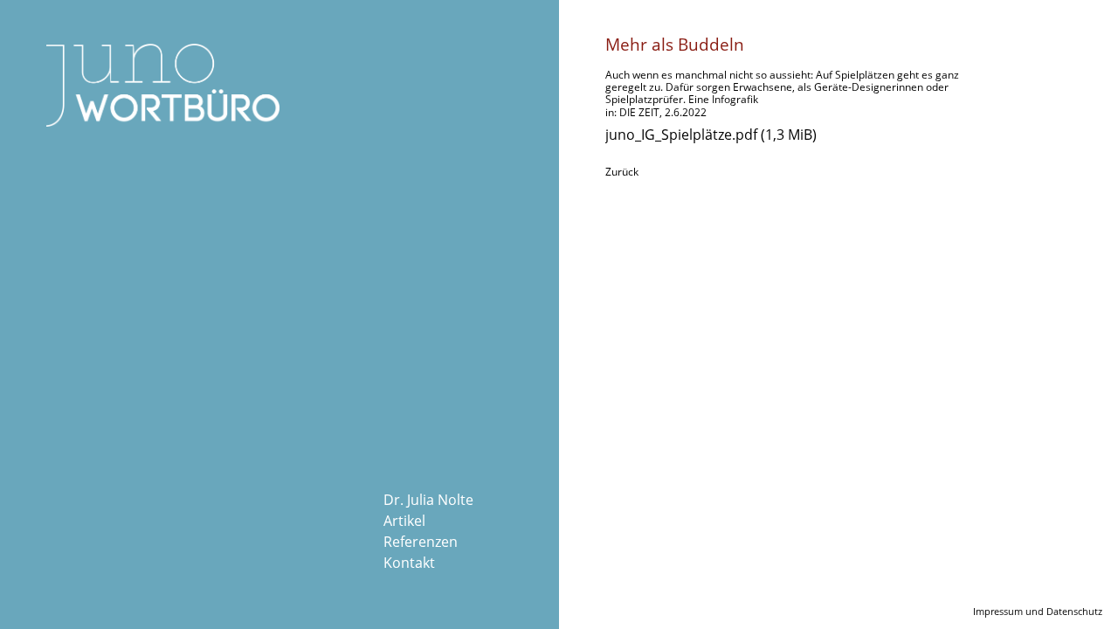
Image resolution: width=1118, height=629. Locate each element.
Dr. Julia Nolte (428, 499)
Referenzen (420, 541)
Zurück (621, 171)
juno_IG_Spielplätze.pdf (711, 134)
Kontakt (409, 562)
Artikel (404, 520)
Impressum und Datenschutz (1037, 611)
